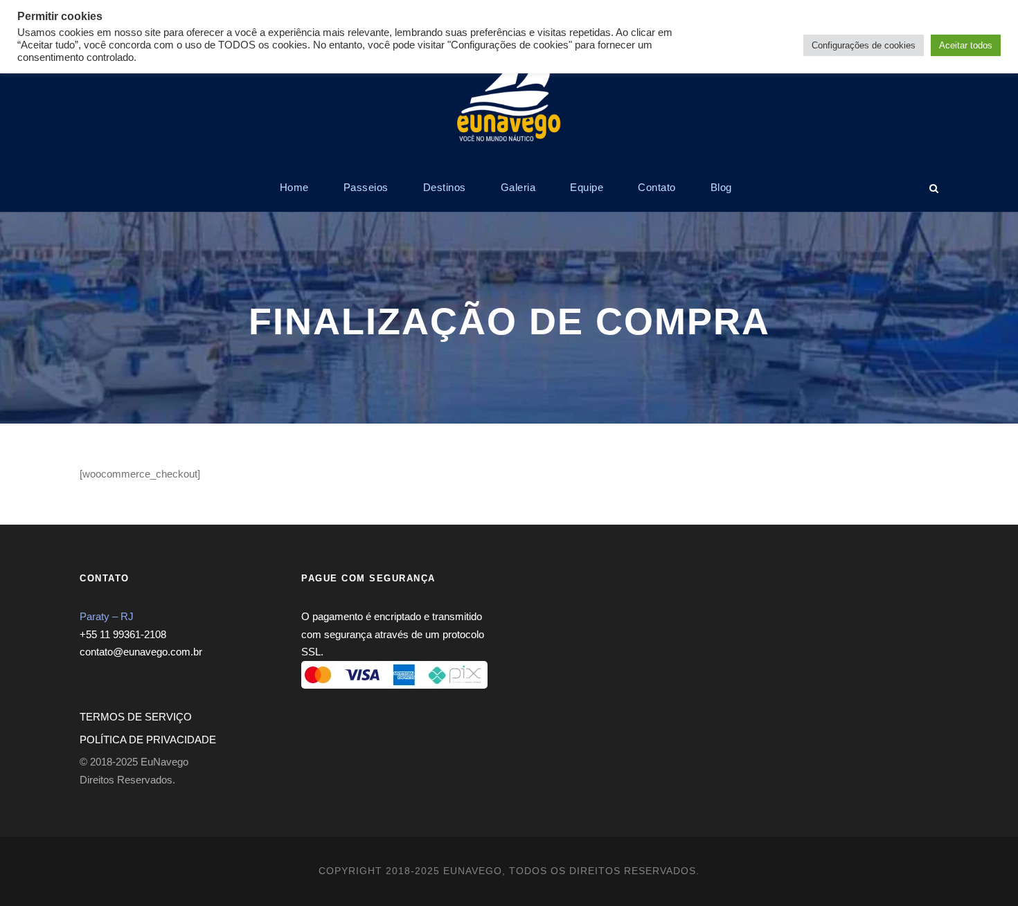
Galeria (518, 187)
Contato (657, 187)
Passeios (366, 187)
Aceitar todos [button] (965, 45)
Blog (721, 187)
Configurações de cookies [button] (864, 45)
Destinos (444, 187)
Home (294, 187)
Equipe (586, 187)
